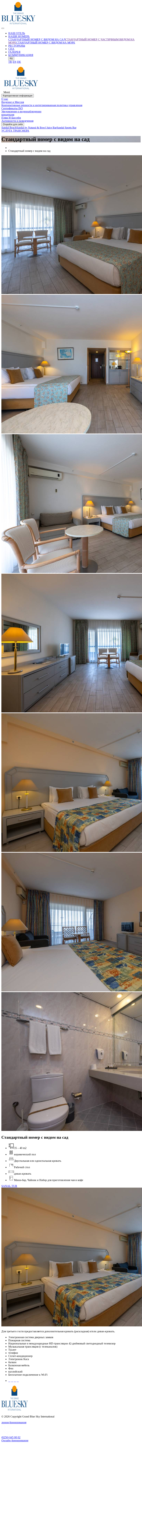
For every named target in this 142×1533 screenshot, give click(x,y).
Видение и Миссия (12, 102)
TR (10, 61)
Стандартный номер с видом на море (45, 42)
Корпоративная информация (17, 95)
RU (11, 58)
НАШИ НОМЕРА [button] (19, 36)
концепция (7, 114)
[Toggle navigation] (2, 28)
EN (14, 61)
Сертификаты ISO (12, 108)
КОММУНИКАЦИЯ (20, 55)
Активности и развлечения (17, 120)
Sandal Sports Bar (66, 127)
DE (19, 61)
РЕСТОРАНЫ (16, 45)
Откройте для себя (13, 124)
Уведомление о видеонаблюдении (21, 111)
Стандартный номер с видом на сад (36, 39)
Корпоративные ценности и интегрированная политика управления (41, 105)
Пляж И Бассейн (11, 117)
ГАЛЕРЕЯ (14, 51)
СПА (11, 48)
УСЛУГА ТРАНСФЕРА (15, 130)
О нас (4, 98)
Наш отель (16, 33)
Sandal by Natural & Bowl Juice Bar (36, 127)
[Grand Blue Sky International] (18, 24)
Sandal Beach (8, 127)
